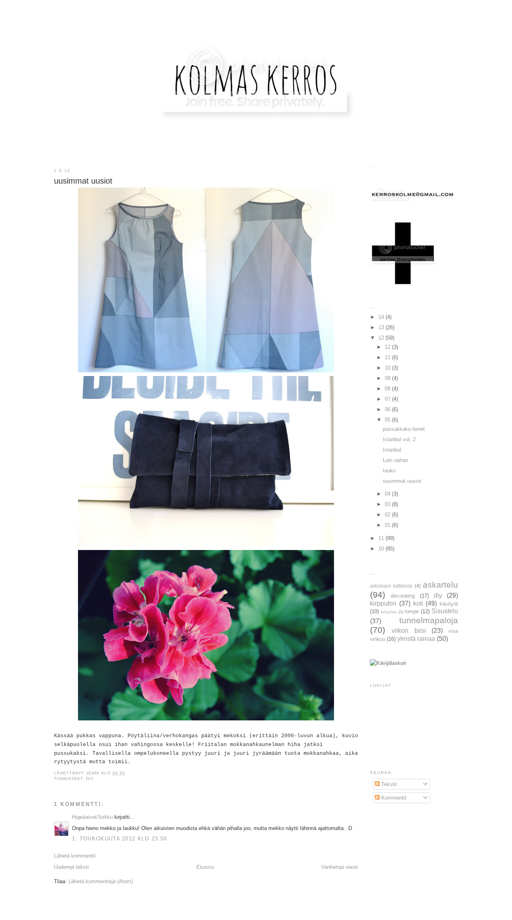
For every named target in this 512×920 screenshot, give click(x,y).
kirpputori (383, 603)
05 (388, 420)
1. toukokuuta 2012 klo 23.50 (119, 839)
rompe (411, 611)
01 (388, 525)
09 (388, 378)
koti (418, 603)
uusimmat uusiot (402, 481)
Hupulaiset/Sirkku (92, 817)
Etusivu (205, 867)
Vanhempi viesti (339, 867)
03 (388, 504)
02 (388, 515)
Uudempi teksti (71, 867)
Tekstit (388, 784)
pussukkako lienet (404, 429)
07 (388, 399)
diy (90, 778)
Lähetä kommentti (75, 856)
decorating (403, 596)
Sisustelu (445, 611)
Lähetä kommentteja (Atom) (100, 881)
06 (388, 409)
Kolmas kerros (257, 21)
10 (388, 368)
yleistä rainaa (416, 638)
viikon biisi (409, 630)
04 (388, 494)
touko (389, 471)
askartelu (440, 584)
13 (382, 327)
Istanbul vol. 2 (399, 439)
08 (388, 389)
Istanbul (392, 450)
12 (382, 338)
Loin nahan (395, 460)
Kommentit (393, 798)
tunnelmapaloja (428, 620)
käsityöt (449, 604)
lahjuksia (389, 612)
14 (382, 317)
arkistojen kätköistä (391, 585)
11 (388, 357)
